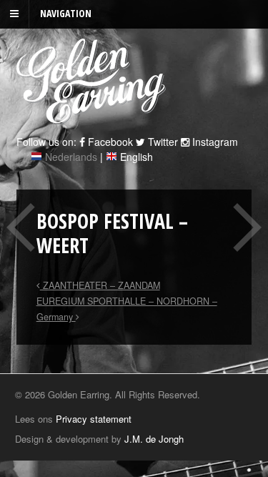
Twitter (161, 141)
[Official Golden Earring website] (93, 116)
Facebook (109, 141)
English (136, 156)
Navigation (65, 13)
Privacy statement (93, 419)
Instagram (213, 141)
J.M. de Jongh (154, 439)
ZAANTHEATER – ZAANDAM (100, 285)
